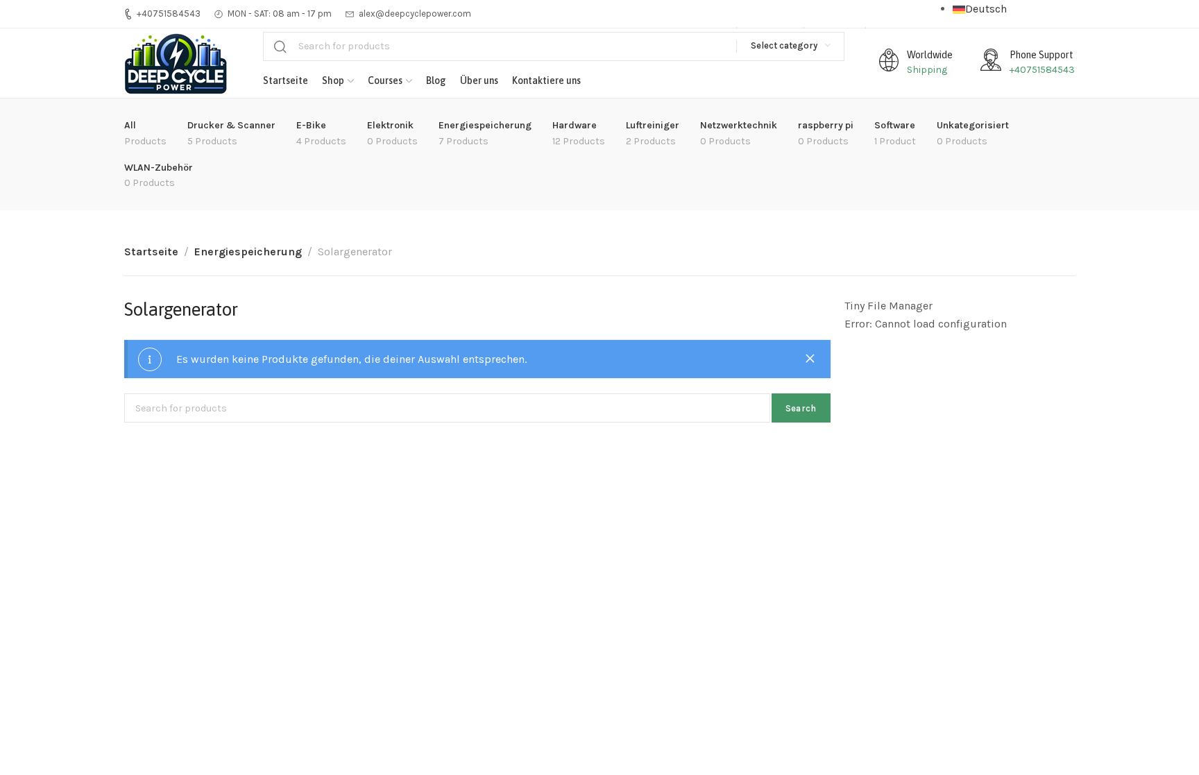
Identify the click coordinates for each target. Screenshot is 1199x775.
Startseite (151, 251)
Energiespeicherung (248, 251)
